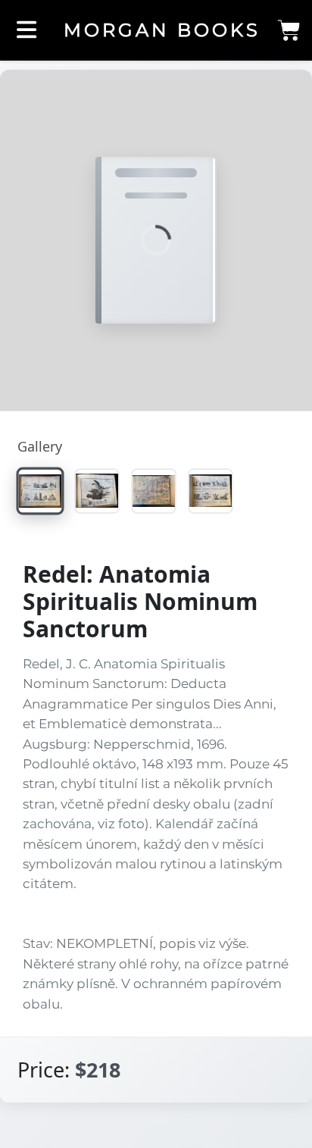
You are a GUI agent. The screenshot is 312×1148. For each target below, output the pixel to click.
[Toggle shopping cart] (288, 34)
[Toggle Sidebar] (26, 30)
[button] (156, 241)
